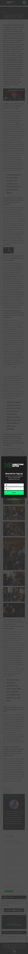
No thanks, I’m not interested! (14, 499)
